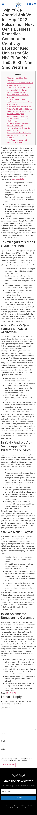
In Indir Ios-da (12, 121)
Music (22, 805)
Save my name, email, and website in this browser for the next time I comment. (16, 759)
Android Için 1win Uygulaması (18, 116)
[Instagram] (27, 4)
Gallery (27, 808)
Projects (15, 805)
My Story (19, 808)
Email (3, 741)
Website (4, 749)
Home (7, 805)
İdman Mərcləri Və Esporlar (17, 99)
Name (4, 733)
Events (30, 805)
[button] (2, 3)
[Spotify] (32, 4)
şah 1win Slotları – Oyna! (16, 92)
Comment (5, 708)
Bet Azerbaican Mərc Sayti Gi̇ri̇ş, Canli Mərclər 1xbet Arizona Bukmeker (19, 135)
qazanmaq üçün (18, 179)
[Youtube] (35, 4)
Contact (10, 808)
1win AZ (13, 693)
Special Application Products (17, 119)
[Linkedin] (30, 4)
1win (8, 693)
